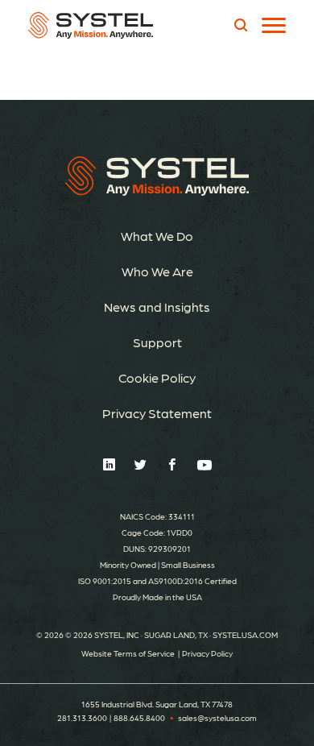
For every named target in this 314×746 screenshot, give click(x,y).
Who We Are (157, 271)
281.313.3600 (82, 718)
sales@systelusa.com (217, 718)
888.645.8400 (139, 718)
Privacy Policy (207, 653)
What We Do (157, 235)
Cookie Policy (157, 377)
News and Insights (157, 306)
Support (157, 342)
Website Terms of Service (128, 653)
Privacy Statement (157, 413)
